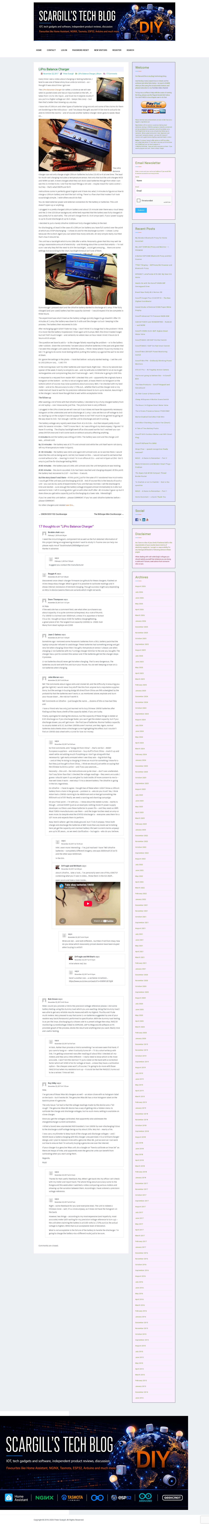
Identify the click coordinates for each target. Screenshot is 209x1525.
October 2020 (140, 986)
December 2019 (141, 1044)
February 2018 (141, 1172)
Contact (51, 50)
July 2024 (139, 725)
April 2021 (139, 951)
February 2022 (141, 893)
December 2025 (141, 627)
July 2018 (139, 1143)
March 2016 (140, 1305)
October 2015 (140, 1334)
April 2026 (139, 609)
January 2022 (140, 899)
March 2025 (140, 679)
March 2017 (140, 1235)
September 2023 (142, 783)
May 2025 (139, 667)
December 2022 (141, 835)
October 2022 (140, 847)
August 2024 (140, 720)
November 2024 (141, 702)
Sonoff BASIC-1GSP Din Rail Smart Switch (152, 346)
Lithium (98, 74)
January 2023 (140, 830)
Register (116, 50)
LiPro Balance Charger (86, 74)
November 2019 (141, 1050)
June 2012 (139, 1398)
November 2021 (141, 911)
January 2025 (140, 691)
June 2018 (139, 1149)
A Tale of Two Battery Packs (147, 428)
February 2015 (141, 1380)
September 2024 (142, 714)
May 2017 (139, 1224)
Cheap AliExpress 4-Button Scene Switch (152, 399)
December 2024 (141, 696)
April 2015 (139, 1369)
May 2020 (139, 1015)
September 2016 (142, 1270)
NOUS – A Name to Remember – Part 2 (151, 458)
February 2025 (141, 685)
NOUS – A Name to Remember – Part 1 (151, 491)
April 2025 (139, 673)
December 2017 (141, 1183)
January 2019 (140, 1108)
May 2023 (139, 806)
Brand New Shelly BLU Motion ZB (148, 292)
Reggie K (52, 574)
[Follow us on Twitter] (140, 519)
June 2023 (139, 801)
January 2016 (140, 1317)
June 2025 (139, 662)
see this (69, 505)
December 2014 (141, 1392)
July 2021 (139, 934)
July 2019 (139, 1073)
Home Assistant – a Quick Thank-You (150, 497)
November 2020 (141, 980)
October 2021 (140, 917)
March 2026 (140, 615)
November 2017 (141, 1189)
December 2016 (141, 1253)
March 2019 (140, 1096)
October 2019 (140, 1056)
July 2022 (139, 864)
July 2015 (139, 1351)
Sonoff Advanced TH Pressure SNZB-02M (152, 316)
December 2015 (141, 1322)
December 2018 (141, 1114)
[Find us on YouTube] (147, 519)
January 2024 (140, 760)
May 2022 (139, 876)
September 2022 (142, 853)
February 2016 (141, 1311)
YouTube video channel (160, 88)
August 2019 (140, 1067)
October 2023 (140, 778)
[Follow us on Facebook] (136, 519)
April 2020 (139, 1021)
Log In (64, 50)
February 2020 (141, 1033)
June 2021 (139, 940)
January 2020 (140, 1038)
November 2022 (141, 841)
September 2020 (142, 992)
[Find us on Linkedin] (143, 519)
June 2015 (139, 1357)
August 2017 (140, 1206)
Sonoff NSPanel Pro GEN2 (146, 443)
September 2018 (142, 1131)
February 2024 (141, 754)
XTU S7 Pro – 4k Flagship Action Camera (152, 370)
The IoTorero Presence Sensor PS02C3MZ (152, 411)
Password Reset (80, 50)
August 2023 (140, 789)
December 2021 (141, 905)
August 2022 (140, 859)
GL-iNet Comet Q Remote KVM (147, 394)
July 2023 (139, 795)
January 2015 (140, 1386)
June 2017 (139, 1218)
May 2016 (139, 1293)
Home (39, 50)
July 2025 (139, 656)
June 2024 (139, 731)
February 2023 (141, 824)
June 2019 (139, 1079)
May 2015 (139, 1363)
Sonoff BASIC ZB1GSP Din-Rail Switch (151, 340)
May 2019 (139, 1085)
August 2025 (140, 650)
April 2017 (139, 1230)
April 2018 (139, 1160)
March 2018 (140, 1166)
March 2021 (140, 957)
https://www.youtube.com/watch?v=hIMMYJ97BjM (91, 981)
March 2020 (140, 1027)
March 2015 (140, 1375)
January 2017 (140, 1247)
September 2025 (142, 644)
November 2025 (141, 633)
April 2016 (139, 1299)
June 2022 (139, 870)
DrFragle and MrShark (71, 866)
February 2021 (141, 963)
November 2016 (141, 1259)
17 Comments (111, 74)
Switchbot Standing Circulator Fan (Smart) (152, 423)
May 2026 (139, 604)
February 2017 (141, 1241)
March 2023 (140, 818)
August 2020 (140, 998)
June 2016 (139, 1288)
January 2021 (140, 969)
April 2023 (139, 812)
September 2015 (142, 1340)
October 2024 (140, 708)
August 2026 (140, 586)
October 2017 (140, 1195)
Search (130, 50)
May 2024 (139, 737)
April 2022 (139, 882)
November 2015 (141, 1328)
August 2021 (140, 928)
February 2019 (141, 1102)
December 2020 (141, 975)
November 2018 (141, 1120)
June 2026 (139, 598)
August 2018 (140, 1137)
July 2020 (139, 1004)
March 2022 (140, 888)
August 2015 (140, 1346)
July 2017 (139, 1212)
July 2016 (139, 1282)
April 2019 (139, 1091)
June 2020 (139, 1009)
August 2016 (140, 1276)
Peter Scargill (68, 74)
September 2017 (142, 1201)
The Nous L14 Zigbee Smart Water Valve (151, 405)
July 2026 (139, 592)
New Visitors (100, 50)
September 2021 (142, 922)
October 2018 (140, 1125)
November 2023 (141, 772)
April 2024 (139, 743)
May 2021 (139, 946)
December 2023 (141, 766)
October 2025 (140, 638)
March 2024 (140, 749)
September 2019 (142, 1062)
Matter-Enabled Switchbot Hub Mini (149, 417)
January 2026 (140, 621)
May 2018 (139, 1154)
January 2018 (140, 1178)
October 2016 (140, 1264)
